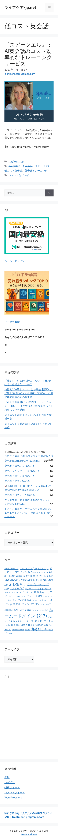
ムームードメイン (14, 261)
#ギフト (43, 568)
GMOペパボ (39, 580)
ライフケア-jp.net (20, 7)
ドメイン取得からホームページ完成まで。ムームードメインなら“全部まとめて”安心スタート (28, 512)
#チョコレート (40, 572)
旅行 (48, 625)
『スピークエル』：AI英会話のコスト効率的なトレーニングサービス (28, 54)
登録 (7, 777)
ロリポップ (43, 621)
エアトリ (17, 588)
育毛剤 (39, 629)
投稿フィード (12, 787)
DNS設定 (16, 580)
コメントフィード (14, 792)
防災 (12, 633)
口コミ (26, 625)
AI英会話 (28, 166)
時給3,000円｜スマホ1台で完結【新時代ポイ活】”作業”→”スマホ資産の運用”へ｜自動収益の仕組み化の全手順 (28, 393)
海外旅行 (18, 629)
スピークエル (16, 161)
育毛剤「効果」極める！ (18, 481)
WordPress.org (13, 797)
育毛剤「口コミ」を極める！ (20, 495)
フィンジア (31, 604)
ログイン (9, 782)
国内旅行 (38, 625)
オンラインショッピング (38, 588)
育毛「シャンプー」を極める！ (22, 470)
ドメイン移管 (39, 600)
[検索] (49, 193)
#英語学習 (14, 166)
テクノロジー (19, 596)
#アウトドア (28, 568)
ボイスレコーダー (40, 610)
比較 (7, 630)
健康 (15, 625)
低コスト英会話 (13, 170)
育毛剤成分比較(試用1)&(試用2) (22, 460)
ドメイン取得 (22, 600)
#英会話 (20, 576)
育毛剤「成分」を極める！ (19, 475)
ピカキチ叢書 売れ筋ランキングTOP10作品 (29, 455)
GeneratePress (29, 834)
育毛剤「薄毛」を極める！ (19, 465)
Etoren (27, 580)
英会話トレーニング (36, 170)
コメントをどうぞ (18, 175)
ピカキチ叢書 (12, 322)
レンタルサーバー (23, 621)
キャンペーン (11, 592)
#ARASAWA (11, 569)
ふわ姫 (18, 584)
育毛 (27, 630)
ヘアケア (25, 610)
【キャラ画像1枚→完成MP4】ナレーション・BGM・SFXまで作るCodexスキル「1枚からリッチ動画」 (28, 406)
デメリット (34, 596)
